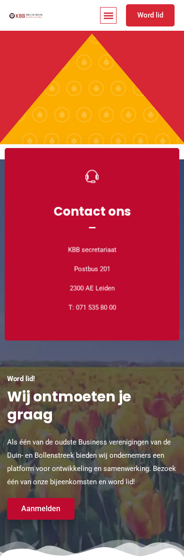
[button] (108, 15)
